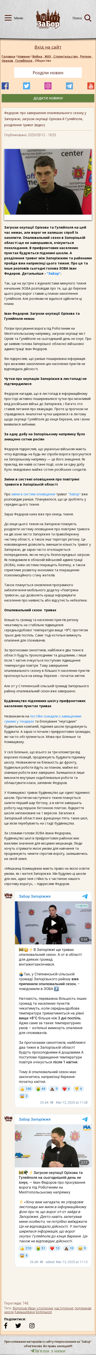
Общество (43, 60)
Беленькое (44, 1312)
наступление (64, 1308)
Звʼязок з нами (49, 1351)
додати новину (48, 98)
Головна (8, 56)
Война (38, 56)
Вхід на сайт (48, 47)
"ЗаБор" (54, 273)
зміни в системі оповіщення (33, 494)
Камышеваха (25, 1312)
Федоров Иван (24, 1308)
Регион (86, 56)
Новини (23, 56)
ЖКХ (49, 56)
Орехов (8, 60)
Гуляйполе (24, 60)
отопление (45, 1308)
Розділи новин (48, 72)
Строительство (66, 56)
